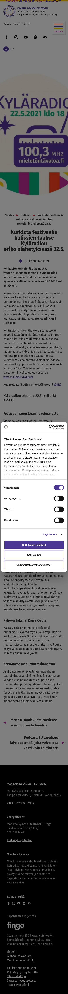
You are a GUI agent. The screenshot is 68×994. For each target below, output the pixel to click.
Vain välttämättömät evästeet (34, 564)
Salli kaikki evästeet (34, 544)
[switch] (59, 498)
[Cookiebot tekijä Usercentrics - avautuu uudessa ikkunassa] (49, 427)
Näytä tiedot (49, 534)
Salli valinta (34, 554)
